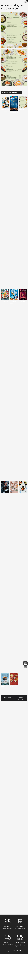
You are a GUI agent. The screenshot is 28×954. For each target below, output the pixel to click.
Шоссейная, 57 (8, 942)
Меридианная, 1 (8, 926)
